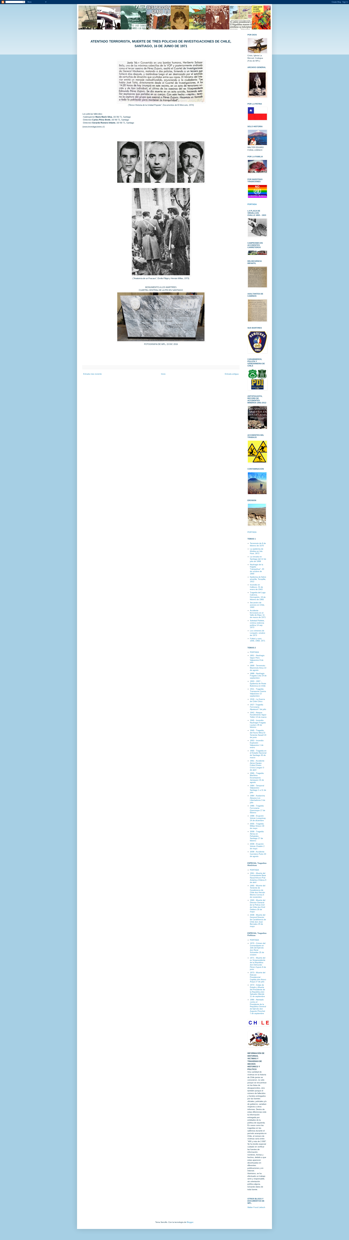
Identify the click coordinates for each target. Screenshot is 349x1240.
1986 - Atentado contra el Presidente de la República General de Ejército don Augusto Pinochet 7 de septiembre (258, 1006)
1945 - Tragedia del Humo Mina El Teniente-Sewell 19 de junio (258, 733)
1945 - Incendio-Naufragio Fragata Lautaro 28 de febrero (258, 723)
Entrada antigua (232, 374)
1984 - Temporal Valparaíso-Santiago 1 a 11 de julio (258, 788)
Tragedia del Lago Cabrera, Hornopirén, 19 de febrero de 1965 (258, 595)
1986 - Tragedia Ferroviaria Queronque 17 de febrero (257, 809)
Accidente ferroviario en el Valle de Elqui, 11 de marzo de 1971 (258, 613)
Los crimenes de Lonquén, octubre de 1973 (257, 633)
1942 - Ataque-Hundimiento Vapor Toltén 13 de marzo (258, 714)
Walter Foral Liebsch (256, 1207)
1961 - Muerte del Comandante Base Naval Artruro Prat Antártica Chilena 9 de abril (258, 877)
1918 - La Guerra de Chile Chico (257, 700)
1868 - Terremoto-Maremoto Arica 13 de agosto (258, 667)
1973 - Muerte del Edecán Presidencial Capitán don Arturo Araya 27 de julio (258, 977)
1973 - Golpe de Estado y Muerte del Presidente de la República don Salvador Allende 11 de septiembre (257, 990)
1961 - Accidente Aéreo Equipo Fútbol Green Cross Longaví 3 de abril (257, 765)
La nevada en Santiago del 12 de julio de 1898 (258, 559)
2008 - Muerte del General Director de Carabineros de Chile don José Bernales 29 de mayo (258, 920)
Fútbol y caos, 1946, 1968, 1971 (257, 639)
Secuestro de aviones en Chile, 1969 (257, 604)
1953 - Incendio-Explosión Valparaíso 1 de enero (257, 743)
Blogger (190, 1222)
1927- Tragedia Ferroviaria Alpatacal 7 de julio (258, 707)
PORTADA (251, 532)
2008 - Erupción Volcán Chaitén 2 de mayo (257, 846)
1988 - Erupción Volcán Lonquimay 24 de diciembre (258, 818)
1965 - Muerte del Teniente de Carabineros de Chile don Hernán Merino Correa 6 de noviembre (257, 891)
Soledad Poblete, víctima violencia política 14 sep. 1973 (257, 623)
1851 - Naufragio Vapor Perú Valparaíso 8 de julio (257, 658)
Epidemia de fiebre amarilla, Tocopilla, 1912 (258, 579)
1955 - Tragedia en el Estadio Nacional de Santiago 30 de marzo (258, 754)
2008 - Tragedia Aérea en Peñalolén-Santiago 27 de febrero (257, 836)
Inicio (163, 374)
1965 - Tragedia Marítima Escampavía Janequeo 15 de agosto (257, 777)
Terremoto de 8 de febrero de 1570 (258, 544)
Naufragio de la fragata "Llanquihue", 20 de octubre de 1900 (257, 569)
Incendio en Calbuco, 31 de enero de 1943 (256, 587)
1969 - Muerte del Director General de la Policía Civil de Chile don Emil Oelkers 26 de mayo (257, 906)
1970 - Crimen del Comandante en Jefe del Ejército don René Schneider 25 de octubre (257, 949)
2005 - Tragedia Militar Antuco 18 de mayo (257, 826)
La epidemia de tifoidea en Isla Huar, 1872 (256, 551)
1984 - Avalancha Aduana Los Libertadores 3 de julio (257, 799)
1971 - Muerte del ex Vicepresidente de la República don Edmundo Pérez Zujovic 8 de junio (258, 963)
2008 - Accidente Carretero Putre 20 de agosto (258, 854)
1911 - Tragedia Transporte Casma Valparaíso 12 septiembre (258, 692)
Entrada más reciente (92, 374)
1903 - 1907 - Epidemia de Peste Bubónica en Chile (258, 683)
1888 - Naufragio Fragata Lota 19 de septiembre (258, 675)
